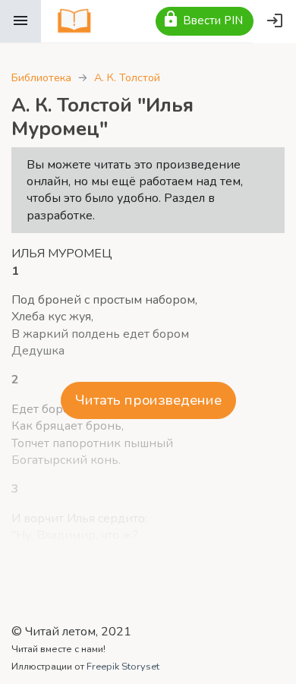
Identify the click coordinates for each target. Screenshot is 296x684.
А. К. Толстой (127, 77)
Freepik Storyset (123, 666)
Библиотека (41, 77)
